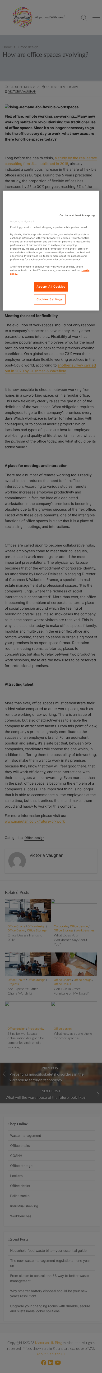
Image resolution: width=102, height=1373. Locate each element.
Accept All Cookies (51, 286)
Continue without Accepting (77, 215)
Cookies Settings (50, 299)
